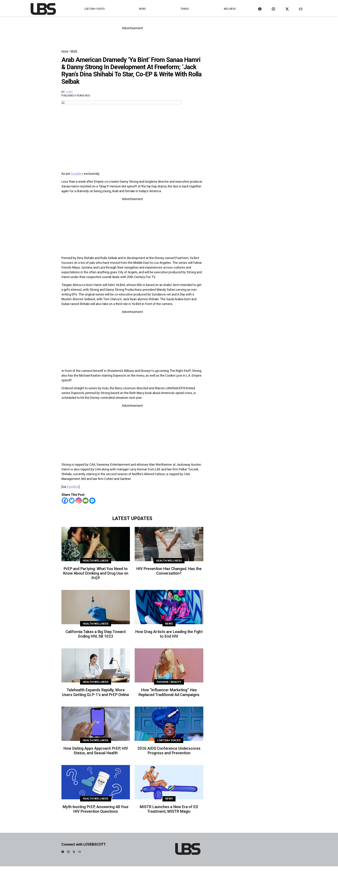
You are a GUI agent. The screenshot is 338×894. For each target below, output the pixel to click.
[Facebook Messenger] (92, 501)
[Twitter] (72, 501)
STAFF (69, 91)
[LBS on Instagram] (273, 9)
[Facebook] (65, 501)
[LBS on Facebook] (259, 9)
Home (64, 51)
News (142, 8)
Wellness (230, 8)
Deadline (77, 173)
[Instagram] (79, 501)
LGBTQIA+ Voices (94, 8)
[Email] (85, 501)
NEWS (74, 51)
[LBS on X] (287, 9)
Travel (184, 8)
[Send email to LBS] (300, 9)
